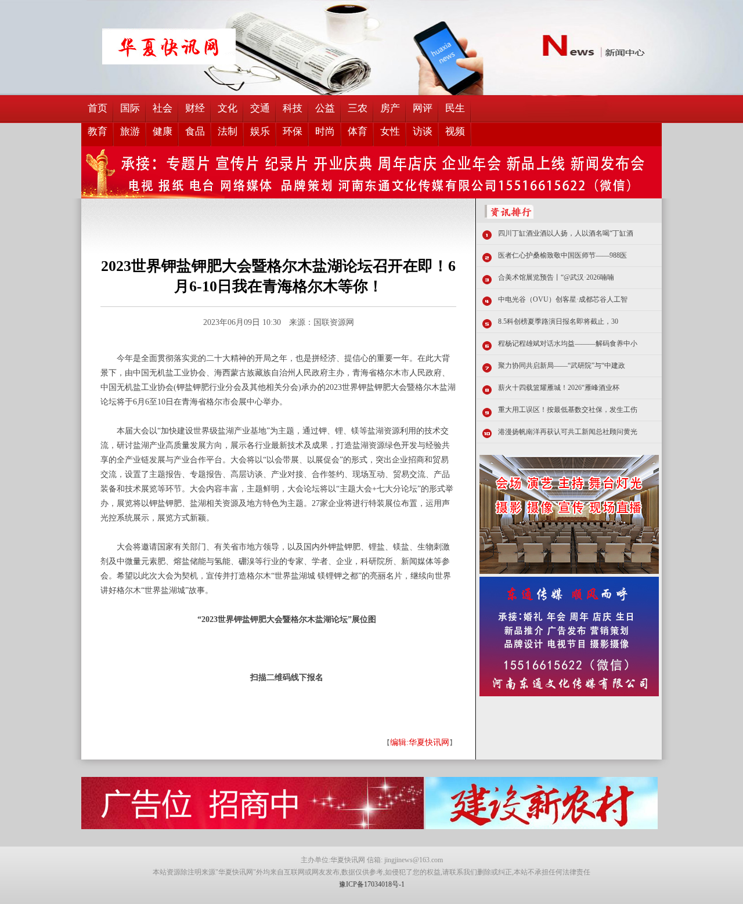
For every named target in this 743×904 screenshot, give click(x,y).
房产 (390, 108)
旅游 (130, 131)
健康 (162, 131)
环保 (292, 131)
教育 (97, 131)
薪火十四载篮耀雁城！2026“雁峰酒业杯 (558, 388)
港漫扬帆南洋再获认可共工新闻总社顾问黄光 (567, 432)
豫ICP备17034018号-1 (372, 884)
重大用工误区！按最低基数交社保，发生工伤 (567, 410)
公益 (325, 108)
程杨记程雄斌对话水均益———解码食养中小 (567, 343)
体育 (357, 131)
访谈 (422, 131)
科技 (292, 108)
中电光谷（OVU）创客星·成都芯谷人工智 (562, 299)
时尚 (325, 131)
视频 (455, 131)
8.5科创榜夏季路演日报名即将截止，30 (558, 321)
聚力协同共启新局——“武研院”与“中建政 (561, 365)
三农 (357, 108)
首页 (97, 108)
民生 (455, 108)
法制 (227, 131)
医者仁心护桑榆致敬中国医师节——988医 (562, 255)
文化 (227, 108)
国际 (130, 108)
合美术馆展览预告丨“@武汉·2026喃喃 (556, 277)
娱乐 (260, 131)
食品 (195, 131)
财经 (195, 108)
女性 (390, 131)
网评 (422, 108)
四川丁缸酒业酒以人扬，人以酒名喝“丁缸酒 (565, 233)
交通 (260, 108)
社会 (162, 108)
